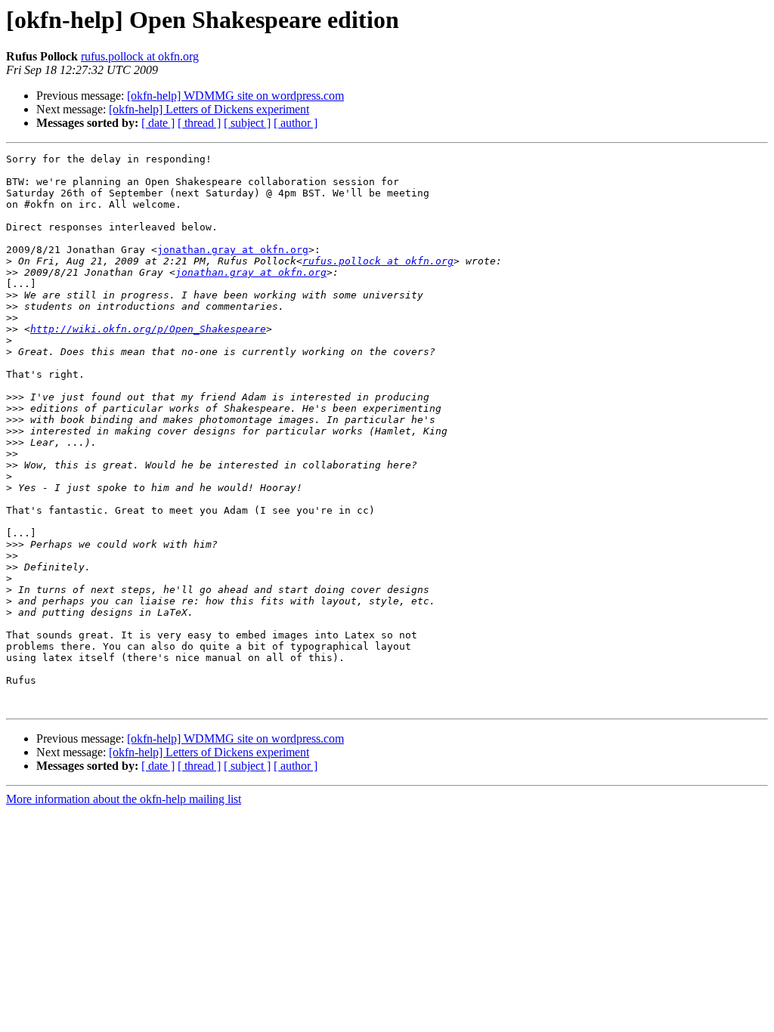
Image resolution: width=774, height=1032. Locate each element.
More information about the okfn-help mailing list (123, 799)
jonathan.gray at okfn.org (232, 249)
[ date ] (158, 122)
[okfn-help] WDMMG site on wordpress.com (235, 95)
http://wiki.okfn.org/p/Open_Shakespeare (148, 329)
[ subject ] (247, 122)
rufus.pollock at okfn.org (140, 56)
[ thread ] (199, 122)
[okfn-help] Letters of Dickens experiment (209, 109)
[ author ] (295, 122)
